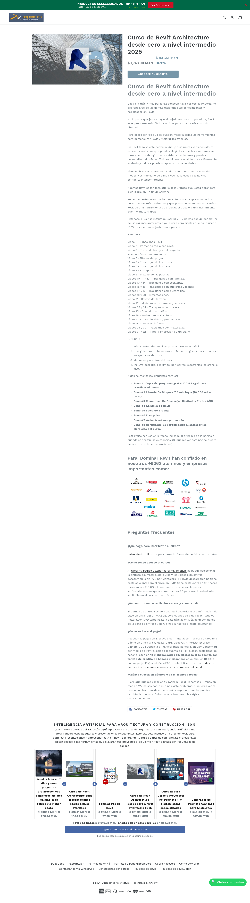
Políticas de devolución (176, 868)
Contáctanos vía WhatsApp (76, 868)
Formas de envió (99, 863)
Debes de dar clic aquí (142, 554)
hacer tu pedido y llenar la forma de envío (159, 570)
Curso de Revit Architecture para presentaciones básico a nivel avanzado (79, 799)
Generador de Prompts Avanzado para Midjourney (201, 803)
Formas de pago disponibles (132, 863)
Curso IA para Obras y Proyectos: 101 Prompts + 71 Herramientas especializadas (170, 799)
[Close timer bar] (246, 5)
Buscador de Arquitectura (115, 883)
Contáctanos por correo (113, 868)
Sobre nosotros (165, 863)
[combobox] (226, 17)
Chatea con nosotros (230, 882)
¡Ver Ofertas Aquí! (161, 5)
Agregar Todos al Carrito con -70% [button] (125, 826)
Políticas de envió (145, 868)
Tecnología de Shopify (145, 883)
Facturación (76, 863)
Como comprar (189, 863)
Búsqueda (57, 863)
